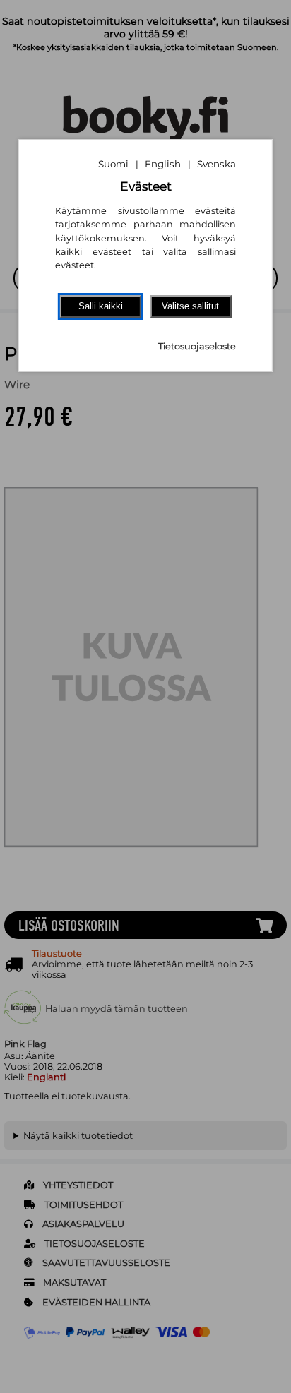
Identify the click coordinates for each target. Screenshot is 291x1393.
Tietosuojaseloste (197, 346)
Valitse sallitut (190, 306)
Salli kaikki (100, 306)
